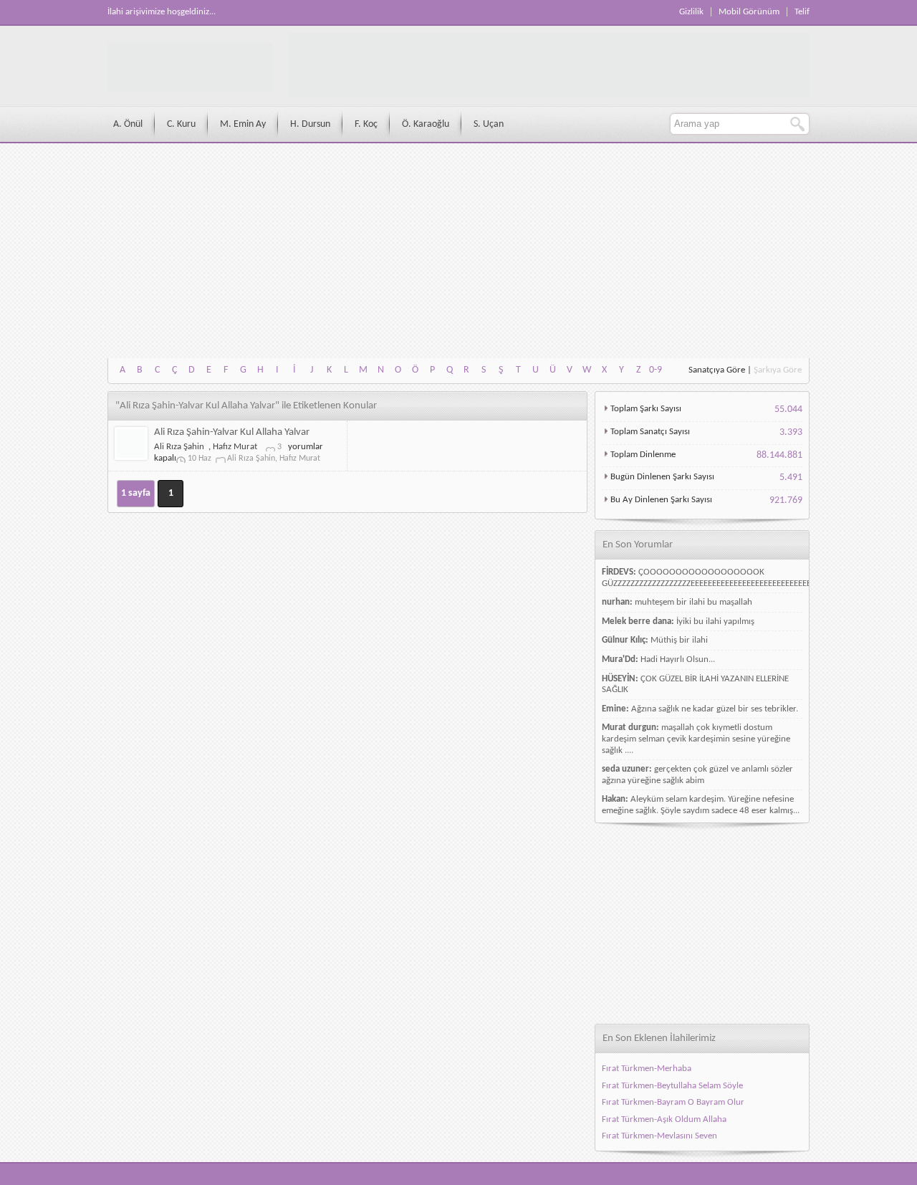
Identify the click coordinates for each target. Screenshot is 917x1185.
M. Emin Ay (243, 124)
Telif (802, 11)
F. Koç (366, 124)
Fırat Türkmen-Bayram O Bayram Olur (673, 1102)
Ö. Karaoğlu (425, 124)
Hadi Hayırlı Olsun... (677, 659)
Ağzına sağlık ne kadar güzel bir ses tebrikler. (714, 709)
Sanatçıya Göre (716, 370)
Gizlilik (691, 11)
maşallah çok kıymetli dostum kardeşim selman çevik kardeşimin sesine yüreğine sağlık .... (696, 738)
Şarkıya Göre (778, 370)
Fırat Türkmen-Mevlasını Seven (659, 1136)
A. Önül (128, 124)
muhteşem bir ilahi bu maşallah (693, 602)
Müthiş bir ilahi (679, 640)
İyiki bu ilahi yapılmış (715, 621)
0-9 (655, 370)
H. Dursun (310, 124)
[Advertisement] (458, 250)
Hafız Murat (235, 446)
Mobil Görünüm (749, 11)
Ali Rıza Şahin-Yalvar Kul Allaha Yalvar (231, 432)
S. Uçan (489, 124)
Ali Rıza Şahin (179, 446)
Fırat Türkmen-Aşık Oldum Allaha (664, 1119)
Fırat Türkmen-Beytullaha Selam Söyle (672, 1085)
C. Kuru (181, 124)
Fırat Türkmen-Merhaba (646, 1068)
